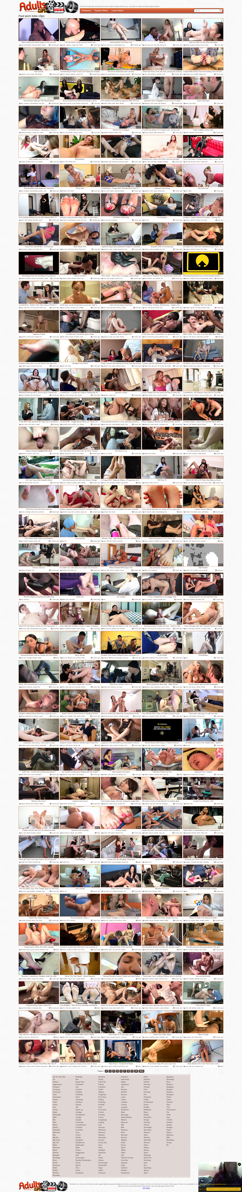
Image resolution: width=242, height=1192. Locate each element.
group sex (84, 512)
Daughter (79, 1140)
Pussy (146, 1105)
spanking (188, 833)
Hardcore (102, 1153)
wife (63, 1037)
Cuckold (79, 1127)
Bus (77, 1079)
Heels (100, 1158)
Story (168, 1082)
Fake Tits (102, 1082)
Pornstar (147, 1092)
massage (153, 161)
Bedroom (56, 1132)
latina (109, 103)
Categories (86, 10)
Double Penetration (83, 1160)
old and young (189, 395)
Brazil (55, 1163)
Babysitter (57, 1115)
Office (123, 1150)
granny (105, 833)
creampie (162, 424)
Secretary (147, 1130)
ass (124, 45)
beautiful (156, 249)
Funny (100, 1117)
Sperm (146, 1170)
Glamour (101, 1132)
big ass (146, 132)
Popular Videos (101, 10)
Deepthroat (80, 1142)
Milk (122, 1127)
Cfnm (78, 1097)
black (39, 45)
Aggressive (57, 1084)
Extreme (101, 1077)
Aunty (55, 1110)
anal (158, 45)
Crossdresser (81, 1125)
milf (108, 45)
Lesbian (124, 1102)
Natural (124, 1137)
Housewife (102, 1165)
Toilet (168, 1115)
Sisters (146, 1148)
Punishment (148, 1102)
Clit (77, 1107)
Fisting (101, 1100)
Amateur (56, 1087)
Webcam (169, 1135)
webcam (151, 979)
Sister (146, 1145)
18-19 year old (34, 307)
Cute (77, 1132)
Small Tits (147, 1158)
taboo (33, 424)
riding (207, 395)
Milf (122, 1125)
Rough (146, 1120)
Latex (123, 1097)
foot (77, 45)
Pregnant (147, 1097)
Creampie (79, 1122)
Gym (100, 1145)
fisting (201, 74)
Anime (55, 1100)
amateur (192, 45)
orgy (73, 103)
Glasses (101, 1135)
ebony (44, 45)
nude (201, 949)
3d (54, 1079)
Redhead (147, 1110)
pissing (73, 307)
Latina (123, 1100)
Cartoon (79, 1089)
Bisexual (56, 1148)
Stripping (169, 1087)
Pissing (146, 1087)
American (56, 1092)
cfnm (82, 949)
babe (117, 103)
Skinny (146, 1150)
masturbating (118, 45)
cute (107, 307)
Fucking (101, 1115)
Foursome (102, 1110)
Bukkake (79, 1077)
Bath (55, 1117)
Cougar (79, 1117)
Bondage (56, 1158)
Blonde (55, 1153)
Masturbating (126, 1117)
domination (205, 512)
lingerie (40, 161)
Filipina (101, 1092)
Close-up (79, 1110)
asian (32, 74)
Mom (123, 1132)
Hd (99, 1155)
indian (146, 366)
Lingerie (124, 1107)
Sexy (146, 1135)
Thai (168, 1107)
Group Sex (102, 1142)
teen (63, 74)
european (114, 220)
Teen (168, 1105)
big (79, 745)
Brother (56, 1173)
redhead (29, 220)
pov (192, 74)
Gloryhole (102, 1137)
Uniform (169, 1122)
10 (136, 1071)
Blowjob (56, 1155)
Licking (124, 1105)
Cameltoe (79, 1084)
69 (167, 1145)
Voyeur (169, 1132)
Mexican (124, 1122)
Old (122, 1155)
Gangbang (102, 1120)
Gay (100, 1125)
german (108, 220)
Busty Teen (80, 1082)
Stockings (170, 1079)
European (79, 1173)
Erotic (78, 1170)
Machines (125, 1110)
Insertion (124, 1077)
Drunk (78, 1163)
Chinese (79, 1102)
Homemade (103, 1163)
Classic (78, 1105)
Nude (123, 1142)
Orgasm (124, 1163)
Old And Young (127, 1158)
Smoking (147, 1160)
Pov (145, 1094)
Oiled (123, 1153)
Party (146, 1077)
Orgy (123, 1165)
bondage (28, 512)
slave (194, 103)
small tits (159, 74)
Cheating (79, 1100)
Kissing (124, 1089)
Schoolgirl (148, 1127)
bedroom (42, 949)
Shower (147, 1142)
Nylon (123, 1148)
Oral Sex (124, 1160)
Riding (146, 1115)
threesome (84, 103)
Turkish (169, 1120)
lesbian (187, 45)
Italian (123, 1082)
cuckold (187, 161)
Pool (145, 1089)
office (196, 1037)
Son (145, 1165)
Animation (57, 1097)
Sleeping (147, 1155)
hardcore (199, 366)
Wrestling (170, 1140)
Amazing (56, 1089)
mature (75, 132)
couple (73, 45)
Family (101, 1084)
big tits (29, 45)
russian (23, 920)
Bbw (54, 1122)
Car (77, 1087)
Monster (124, 1135)
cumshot (122, 74)
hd (148, 220)
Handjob (101, 1150)
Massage (124, 1115)
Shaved (147, 1137)
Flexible (101, 1105)
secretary (24, 979)
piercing (34, 45)
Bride (55, 1168)
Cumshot (79, 1130)
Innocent (101, 1173)
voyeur (34, 979)
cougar (78, 979)
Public (146, 1100)
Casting (79, 1092)
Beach (55, 1127)
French (101, 1112)
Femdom (101, 1087)
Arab (55, 1102)
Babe (55, 1112)
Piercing (147, 1084)
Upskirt (169, 1125)
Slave (146, 1153)
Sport (146, 1173)
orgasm (168, 628)
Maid (123, 1112)
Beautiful (56, 1130)
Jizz (122, 1087)
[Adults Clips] (43, 1191)
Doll (77, 1155)
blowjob (165, 395)
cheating (112, 482)
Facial (100, 1079)
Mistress (124, 1130)
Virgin (168, 1130)
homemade (39, 278)
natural (39, 833)
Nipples (124, 1140)
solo (163, 74)
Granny (101, 1140)
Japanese (125, 1084)
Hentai (100, 1160)
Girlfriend (102, 1130)
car (107, 453)
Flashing (101, 1102)
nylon (41, 132)
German (101, 1127)
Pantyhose (125, 1173)
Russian (147, 1122)
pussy (111, 45)
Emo (77, 1168)
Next (141, 1071)
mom (104, 45)
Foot (100, 1107)
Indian (100, 1170)
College (79, 1112)
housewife (166, 541)
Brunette (56, 1175)
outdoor (68, 45)
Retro (146, 1112)
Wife (168, 1137)
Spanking (147, 1168)
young (78, 220)
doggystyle (206, 366)
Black (55, 1150)
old (196, 599)
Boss (55, 1160)
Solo (145, 1163)
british (41, 803)
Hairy (100, 1148)
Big (54, 1135)
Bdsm (55, 1125)
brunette (205, 45)
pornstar (117, 191)
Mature (124, 1120)
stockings (35, 1008)
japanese (23, 74)
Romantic (147, 1117)
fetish (81, 45)
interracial (24, 45)
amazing (206, 862)
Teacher (169, 1102)
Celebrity (79, 1094)
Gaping (101, 1122)
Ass (54, 1107)
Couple (78, 1120)
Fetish (100, 1089)
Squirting (169, 1077)
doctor (105, 74)
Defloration (80, 1145)
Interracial (125, 1079)
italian (145, 570)
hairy (75, 395)
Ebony (78, 1165)
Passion (147, 1079)
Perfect (146, 1082)
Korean (124, 1094)
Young (168, 1142)
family (169, 366)
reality (115, 249)
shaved (33, 366)
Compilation (80, 1115)
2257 (144, 1188)
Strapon (169, 1084)
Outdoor (124, 1168)
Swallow (169, 1092)
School (146, 1125)
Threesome (171, 1110)
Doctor (78, 1150)
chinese (146, 249)
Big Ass (56, 1137)
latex (205, 220)
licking (198, 45)
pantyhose (121, 249)
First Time (102, 1097)
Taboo (168, 1097)
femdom (78, 103)
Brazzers (56, 1165)
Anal (54, 1094)
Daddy (78, 1137)
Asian (55, 1105)
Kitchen (124, 1092)
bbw (145, 278)
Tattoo (168, 1100)
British (55, 1170)
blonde (40, 74)
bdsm (187, 103)
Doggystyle (80, 1153)
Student (169, 1089)
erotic (32, 774)
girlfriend (161, 337)
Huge (100, 1168)
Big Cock (56, 1140)
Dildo (78, 1148)
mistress (26, 599)
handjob (196, 74)
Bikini (55, 1145)
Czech (78, 1135)
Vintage (169, 1127)
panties (41, 191)
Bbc (54, 1120)
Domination (80, 1158)
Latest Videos (118, 10)
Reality (146, 1107)
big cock (150, 45)
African (55, 1082)
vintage (112, 278)
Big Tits (56, 1142)
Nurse (123, 1145)
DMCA (148, 1188)
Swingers (170, 1094)
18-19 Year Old (59, 1077)
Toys (168, 1117)
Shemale (147, 1140)
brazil (113, 512)
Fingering (102, 1094)
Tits (167, 1112)
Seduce (147, 1132)
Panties (124, 1170)
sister (67, 687)
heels (113, 103)
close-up (125, 658)
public (63, 45)
